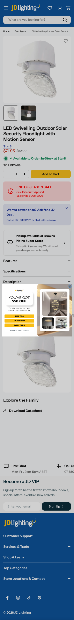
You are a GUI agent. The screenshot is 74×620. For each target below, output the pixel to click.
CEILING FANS (19, 320)
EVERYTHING (19, 325)
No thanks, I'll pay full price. (19, 330)
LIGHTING (19, 316)
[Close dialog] (69, 285)
